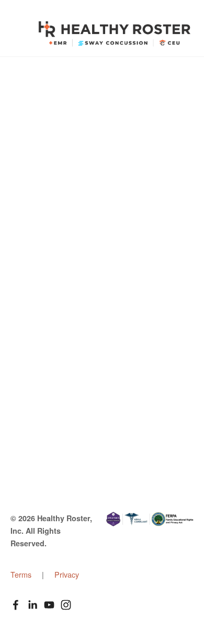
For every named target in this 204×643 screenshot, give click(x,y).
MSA (40, 304)
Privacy (66, 574)
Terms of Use (55, 321)
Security (46, 404)
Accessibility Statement (74, 421)
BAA (40, 371)
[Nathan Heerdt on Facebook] (15, 605)
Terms (21, 574)
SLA (39, 388)
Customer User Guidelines (80, 354)
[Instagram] (66, 605)
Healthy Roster (114, 33)
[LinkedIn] (32, 605)
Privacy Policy (57, 337)
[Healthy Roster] (49, 605)
